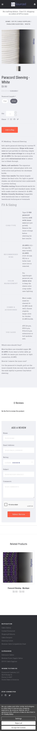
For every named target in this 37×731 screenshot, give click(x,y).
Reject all (18, 723)
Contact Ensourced (8, 631)
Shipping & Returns (8, 634)
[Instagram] (5, 696)
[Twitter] (10, 696)
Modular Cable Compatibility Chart (14, 644)
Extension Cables (8, 655)
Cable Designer (7, 637)
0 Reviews (14, 91)
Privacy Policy (8, 714)
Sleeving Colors (7, 641)
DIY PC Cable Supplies (9, 661)
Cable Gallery (6, 628)
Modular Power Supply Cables (12, 658)
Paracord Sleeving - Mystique (18, 588)
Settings (18, 718)
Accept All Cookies (19, 728)
